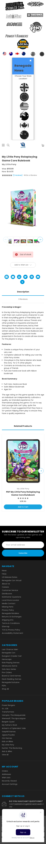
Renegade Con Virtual (11, 580)
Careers (5, 587)
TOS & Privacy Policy (11, 630)
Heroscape (7, 659)
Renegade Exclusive (10, 682)
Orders (5, 771)
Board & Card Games (11, 675)
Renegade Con (8, 652)
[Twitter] (25, 277)
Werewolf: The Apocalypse (14, 718)
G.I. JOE (5, 708)
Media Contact (8, 603)
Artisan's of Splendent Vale (14, 728)
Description (23, 291)
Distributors (7, 593)
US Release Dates (9, 577)
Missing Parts (7, 606)
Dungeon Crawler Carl (11, 656)
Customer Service (10, 590)
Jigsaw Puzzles (8, 735)
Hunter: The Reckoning (12, 748)
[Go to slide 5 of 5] (5, 470)
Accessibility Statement (12, 633)
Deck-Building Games (11, 679)
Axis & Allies (7, 751)
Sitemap (5, 626)
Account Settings (9, 784)
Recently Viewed (9, 781)
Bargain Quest (8, 721)
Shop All (5, 689)
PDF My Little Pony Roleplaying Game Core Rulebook (23, 493)
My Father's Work (9, 725)
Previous (6, 239)
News (4, 570)
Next (40, 239)
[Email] (13, 277)
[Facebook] (6, 277)
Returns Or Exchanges (11, 616)
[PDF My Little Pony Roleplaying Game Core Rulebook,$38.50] (23, 461)
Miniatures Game (9, 666)
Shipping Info (7, 620)
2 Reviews (23, 299)
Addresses (6, 774)
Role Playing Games (10, 662)
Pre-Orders (7, 672)
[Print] (19, 277)
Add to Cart (23, 507)
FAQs (4, 574)
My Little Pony (8, 744)
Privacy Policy (8, 610)
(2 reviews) (18, 175)
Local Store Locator (10, 600)
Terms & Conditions (11, 623)
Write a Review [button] (30, 175)
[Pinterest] (32, 277)
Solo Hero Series (9, 669)
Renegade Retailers (10, 613)
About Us (6, 583)
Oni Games (7, 738)
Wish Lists (6, 777)
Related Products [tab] (23, 426)
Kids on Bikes (7, 741)
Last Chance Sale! (10, 649)
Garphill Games (9, 731)
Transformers (8, 712)
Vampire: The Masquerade (13, 715)
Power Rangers (8, 705)
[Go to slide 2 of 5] (41, 470)
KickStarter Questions (11, 597)
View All (5, 754)
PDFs (4, 685)
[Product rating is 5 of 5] (7, 175)
